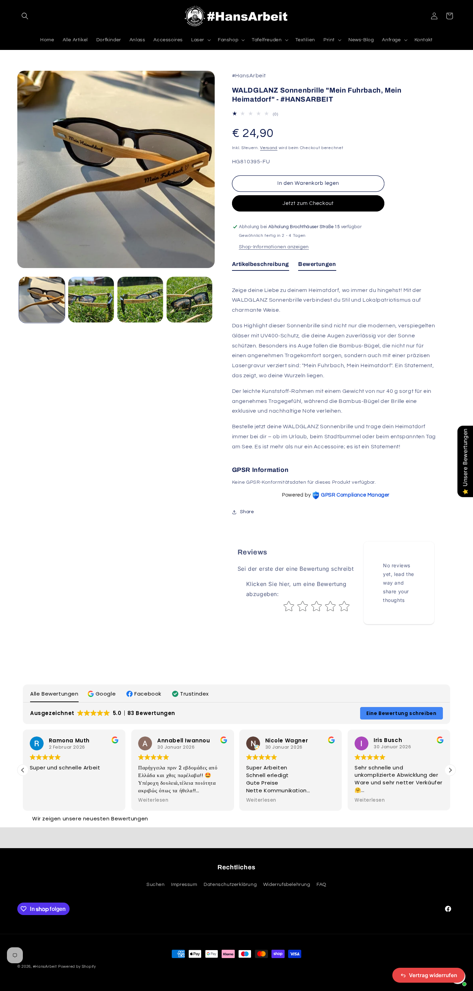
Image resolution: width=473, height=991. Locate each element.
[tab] (260, 266)
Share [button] (247, 511)
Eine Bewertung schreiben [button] (401, 713)
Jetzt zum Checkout (308, 203)
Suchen (155, 884)
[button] (25, 16)
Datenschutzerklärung (230, 884)
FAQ (321, 884)
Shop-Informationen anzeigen (274, 246)
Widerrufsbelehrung (286, 884)
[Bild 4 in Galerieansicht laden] (189, 299)
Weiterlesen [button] (153, 800)
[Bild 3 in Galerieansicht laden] (140, 299)
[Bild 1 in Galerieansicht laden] (42, 299)
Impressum (184, 884)
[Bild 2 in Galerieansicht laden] (91, 299)
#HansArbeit (45, 966)
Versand (268, 148)
